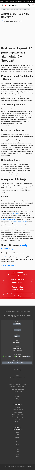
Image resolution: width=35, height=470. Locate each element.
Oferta (17, 382)
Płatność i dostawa (17, 414)
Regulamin (17, 407)
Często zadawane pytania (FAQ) (17, 384)
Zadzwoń (17, 323)
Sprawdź (17, 330)
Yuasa (17, 442)
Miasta (17, 375)
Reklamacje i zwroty (17, 417)
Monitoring (17, 422)
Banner (17, 432)
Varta (17, 454)
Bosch (17, 447)
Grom (17, 451)
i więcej (17, 456)
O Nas (17, 373)
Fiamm (17, 444)
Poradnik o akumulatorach (17, 386)
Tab (17, 439)
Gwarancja (17, 419)
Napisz (17, 336)
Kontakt (17, 396)
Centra (7, 257)
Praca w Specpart (17, 394)
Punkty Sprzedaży (17, 391)
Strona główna (5, 9)
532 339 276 (15, 213)
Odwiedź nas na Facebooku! (9, 265)
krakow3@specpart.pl (8, 219)
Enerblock (17, 437)
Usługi (17, 399)
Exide (17, 449)
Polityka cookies (17, 412)
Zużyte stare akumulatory (17, 389)
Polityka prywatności (17, 409)
